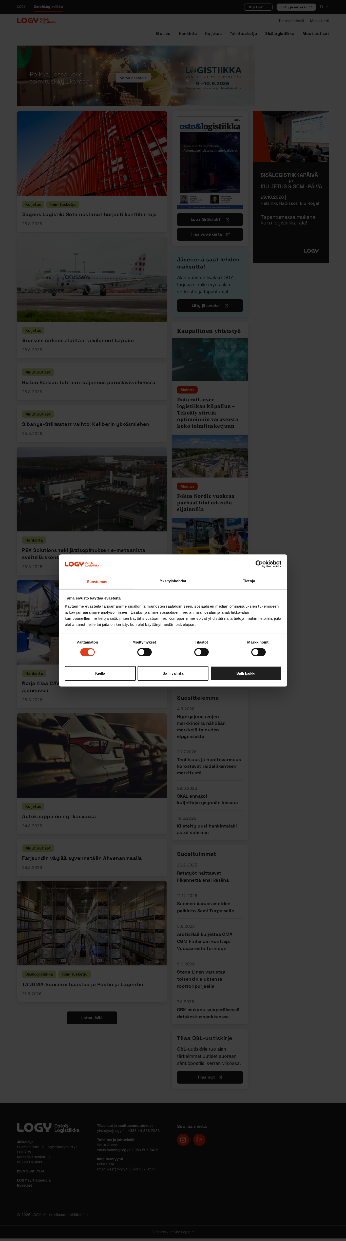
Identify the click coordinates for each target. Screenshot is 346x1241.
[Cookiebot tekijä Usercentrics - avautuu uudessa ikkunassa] (259, 564)
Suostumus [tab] (97, 582)
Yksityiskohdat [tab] (173, 581)
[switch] (144, 652)
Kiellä (100, 673)
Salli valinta (173, 673)
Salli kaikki (245, 673)
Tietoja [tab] (249, 581)
